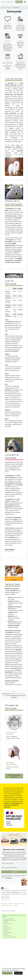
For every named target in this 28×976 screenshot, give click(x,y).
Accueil (3, 7)
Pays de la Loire (7, 935)
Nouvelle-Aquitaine (8, 932)
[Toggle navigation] (25, 2)
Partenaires (4, 903)
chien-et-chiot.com (7, 2)
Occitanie (6, 934)
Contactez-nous (5, 900)
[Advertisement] (14, 958)
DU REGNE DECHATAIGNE (11, 763)
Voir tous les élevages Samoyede (14, 776)
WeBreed (6, 888)
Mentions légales (13, 903)
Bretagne (6, 922)
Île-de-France (7, 929)
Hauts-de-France (7, 928)
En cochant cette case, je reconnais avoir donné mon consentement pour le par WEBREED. (14, 877)
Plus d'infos (18, 973)
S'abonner (14, 872)
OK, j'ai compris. (7, 973)
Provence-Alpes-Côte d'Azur (10, 937)
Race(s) (9, 7)
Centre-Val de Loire (8, 923)
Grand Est (6, 926)
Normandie (6, 931)
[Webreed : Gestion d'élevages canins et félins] (2, 888)
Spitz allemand (9, 551)
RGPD (16, 905)
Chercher (19, 2)
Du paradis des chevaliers (11, 733)
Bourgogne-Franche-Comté (10, 920)
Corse (5, 925)
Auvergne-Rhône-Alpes (9, 919)
